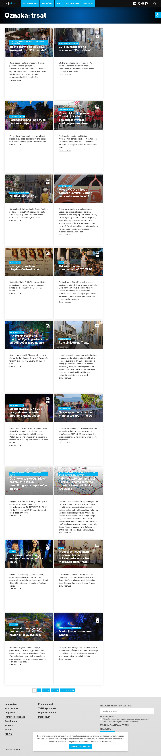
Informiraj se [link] (30, 3)
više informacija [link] (104, 741)
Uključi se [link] (47, 3)
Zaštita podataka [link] (47, 708)
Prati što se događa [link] (15, 717)
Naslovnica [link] (11, 704)
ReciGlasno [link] (72, 3)
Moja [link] (10, 3)
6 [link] (57, 690)
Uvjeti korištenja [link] (47, 712)
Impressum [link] (44, 717)
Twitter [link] (138, 3)
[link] (158, 15)
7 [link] (61, 690)
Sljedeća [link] (70, 690)
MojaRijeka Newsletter (114, 725)
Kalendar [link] (88, 3)
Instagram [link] (146, 3)
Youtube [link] (142, 3)
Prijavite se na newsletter (116, 705)
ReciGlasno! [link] (11, 721)
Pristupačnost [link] (45, 704)
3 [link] (43, 690)
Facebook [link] (134, 3)
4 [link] (48, 690)
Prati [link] (59, 3)
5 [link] (52, 690)
